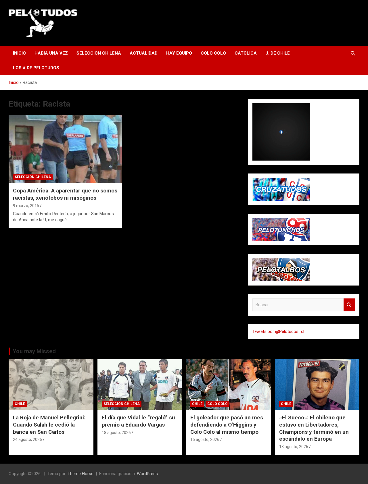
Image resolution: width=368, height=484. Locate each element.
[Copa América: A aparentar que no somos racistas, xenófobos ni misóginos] (65, 149)
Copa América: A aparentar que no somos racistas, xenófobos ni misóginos (65, 194)
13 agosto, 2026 (293, 446)
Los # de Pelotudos (36, 67)
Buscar (349, 304)
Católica (246, 53)
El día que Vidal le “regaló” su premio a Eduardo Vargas (138, 421)
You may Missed (34, 351)
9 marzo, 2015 (26, 205)
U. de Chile (277, 53)
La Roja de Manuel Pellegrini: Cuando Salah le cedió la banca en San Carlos (49, 424)
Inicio (19, 53)
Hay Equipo (179, 53)
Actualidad (144, 53)
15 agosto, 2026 (204, 439)
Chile (20, 404)
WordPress (147, 473)
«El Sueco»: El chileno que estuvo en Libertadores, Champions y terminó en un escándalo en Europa (314, 428)
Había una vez (51, 53)
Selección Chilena (98, 53)
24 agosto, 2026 (27, 439)
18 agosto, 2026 (116, 432)
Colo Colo (213, 53)
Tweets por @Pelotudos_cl (278, 331)
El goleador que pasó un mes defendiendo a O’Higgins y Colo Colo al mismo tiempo (226, 424)
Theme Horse (80, 473)
